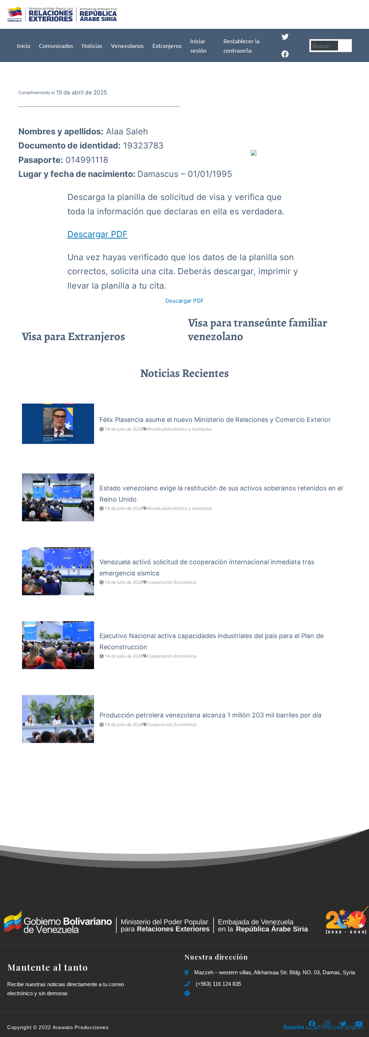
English (354, 1027)
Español (294, 1027)
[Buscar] (346, 45)
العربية (313, 1027)
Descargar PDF (97, 234)
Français (332, 1027)
